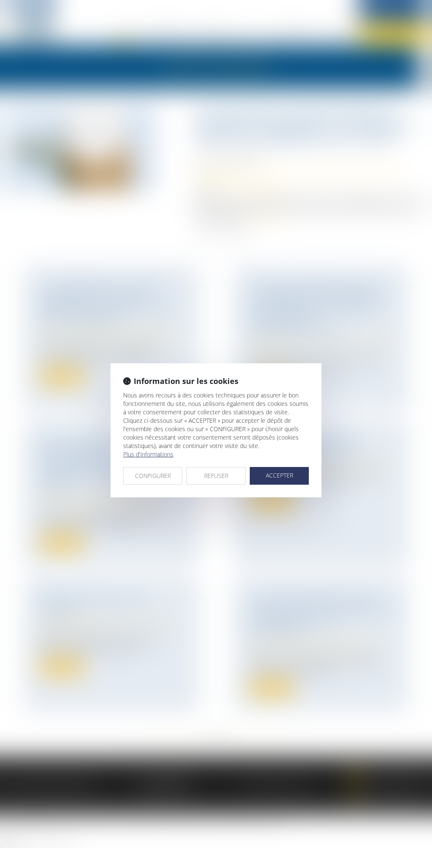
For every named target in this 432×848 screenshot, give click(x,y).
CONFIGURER (153, 476)
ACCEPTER (279, 475)
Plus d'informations (148, 454)
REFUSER (216, 476)
